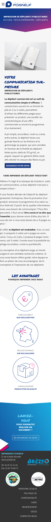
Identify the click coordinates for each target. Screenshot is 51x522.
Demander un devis (26, 437)
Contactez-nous (28, 516)
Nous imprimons (24, 19)
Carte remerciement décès (29, 507)
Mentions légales (28, 488)
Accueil (7, 19)
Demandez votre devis (17, 165)
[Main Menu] (3, 4)
